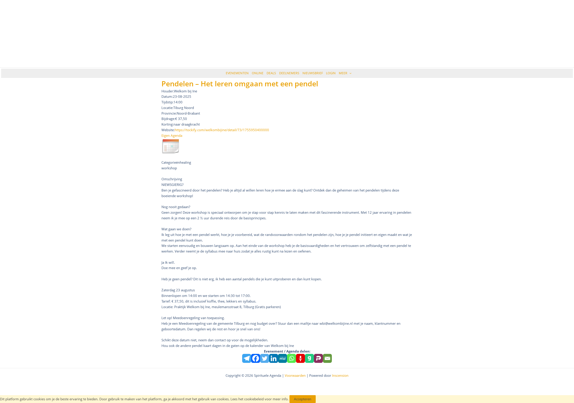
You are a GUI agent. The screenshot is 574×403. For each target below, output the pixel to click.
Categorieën (170, 162)
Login (331, 73)
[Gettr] (300, 358)
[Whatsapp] (291, 358)
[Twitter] (264, 358)
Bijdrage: (168, 118)
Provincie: (169, 113)
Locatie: (167, 107)
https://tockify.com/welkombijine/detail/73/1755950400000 (222, 130)
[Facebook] (255, 358)
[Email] (327, 358)
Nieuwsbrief (312, 73)
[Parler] (318, 358)
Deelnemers (289, 73)
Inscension (340, 375)
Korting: (167, 124)
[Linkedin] (273, 358)
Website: (168, 130)
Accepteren (302, 399)
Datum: (167, 96)
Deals (271, 73)
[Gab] (309, 358)
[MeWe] (282, 358)
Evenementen (237, 73)
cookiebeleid (254, 399)
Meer (343, 73)
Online (257, 73)
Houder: (167, 91)
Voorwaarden (295, 375)
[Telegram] (246, 358)
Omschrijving (171, 179)
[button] (349, 73)
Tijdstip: (167, 102)
